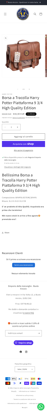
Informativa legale (35, 403)
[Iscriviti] (39, 333)
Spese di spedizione (19, 117)
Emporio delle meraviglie (22, 388)
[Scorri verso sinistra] (18, 89)
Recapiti (25, 407)
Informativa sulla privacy (25, 395)
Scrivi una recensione (23, 265)
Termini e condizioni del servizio (25, 399)
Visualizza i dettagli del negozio (17, 167)
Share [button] (7, 232)
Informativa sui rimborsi (27, 391)
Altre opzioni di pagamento (23, 150)
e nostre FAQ (28, 313)
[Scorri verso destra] (29, 89)
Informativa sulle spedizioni (17, 403)
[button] (5, 14)
